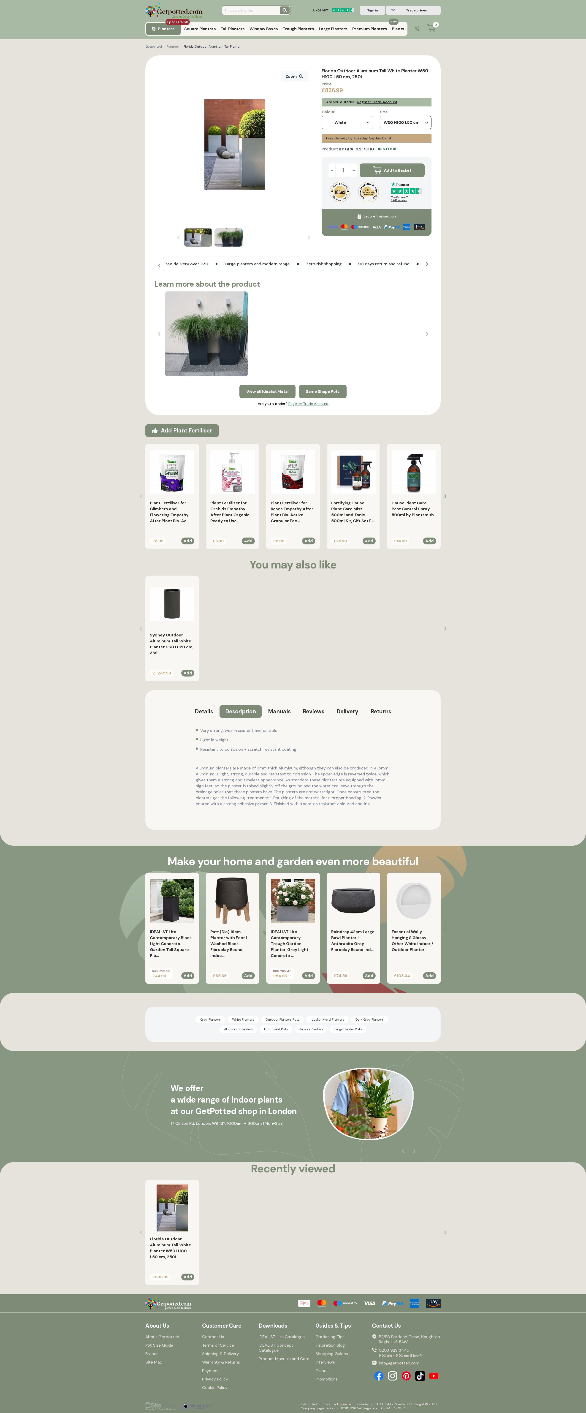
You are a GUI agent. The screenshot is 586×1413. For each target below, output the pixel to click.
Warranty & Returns (221, 1362)
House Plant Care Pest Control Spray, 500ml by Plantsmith (413, 509)
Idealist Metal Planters (327, 1019)
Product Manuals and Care (284, 1358)
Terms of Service (218, 1345)
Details (204, 711)
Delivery (347, 711)
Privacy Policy (215, 1379)
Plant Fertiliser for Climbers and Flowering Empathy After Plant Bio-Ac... (169, 512)
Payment (210, 1370)
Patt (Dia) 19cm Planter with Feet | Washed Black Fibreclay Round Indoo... (228, 943)
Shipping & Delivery (220, 1353)
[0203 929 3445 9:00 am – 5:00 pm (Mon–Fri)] (417, 28)
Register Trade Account (377, 102)
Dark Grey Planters (369, 1019)
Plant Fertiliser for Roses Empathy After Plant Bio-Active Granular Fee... (292, 512)
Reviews (313, 711)
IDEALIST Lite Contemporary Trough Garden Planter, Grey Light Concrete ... (289, 943)
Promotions (326, 1379)
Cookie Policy (215, 1387)
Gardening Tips (330, 1337)
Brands (151, 1353)
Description (240, 711)
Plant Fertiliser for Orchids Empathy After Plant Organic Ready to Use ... (230, 512)
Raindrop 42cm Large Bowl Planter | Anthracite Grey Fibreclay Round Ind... (352, 940)
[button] (159, 265)
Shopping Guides (331, 1353)
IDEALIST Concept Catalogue (276, 1347)
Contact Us (213, 1337)
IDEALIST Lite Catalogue (282, 1337)
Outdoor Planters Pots (282, 1019)
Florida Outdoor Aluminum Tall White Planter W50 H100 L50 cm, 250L (170, 1248)
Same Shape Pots (323, 391)
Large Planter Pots (348, 1029)
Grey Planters (210, 1019)
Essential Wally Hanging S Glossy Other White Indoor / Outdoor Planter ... (412, 940)
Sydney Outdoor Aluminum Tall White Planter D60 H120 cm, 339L (171, 644)
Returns (381, 711)
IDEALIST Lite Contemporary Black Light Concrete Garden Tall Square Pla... (171, 943)
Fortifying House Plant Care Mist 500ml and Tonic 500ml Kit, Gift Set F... (352, 512)
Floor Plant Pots (276, 1029)
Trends (321, 1370)
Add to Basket (397, 170)
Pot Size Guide (159, 1345)
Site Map (153, 1362)
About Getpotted (162, 1337)
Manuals (279, 711)
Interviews (325, 1362)
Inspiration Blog (330, 1345)
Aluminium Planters (238, 1029)
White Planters (243, 1019)
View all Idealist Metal (267, 391)
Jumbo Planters (311, 1029)
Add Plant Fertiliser (186, 430)
